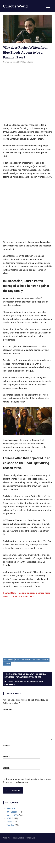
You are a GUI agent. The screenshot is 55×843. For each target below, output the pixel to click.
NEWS (9, 822)
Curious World (15, 6)
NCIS (9, 818)
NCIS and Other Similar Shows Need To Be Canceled (23, 682)
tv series (45, 659)
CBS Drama (25, 659)
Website (6, 768)
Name (6, 745)
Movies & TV (12, 815)
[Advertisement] (27, 92)
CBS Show (36, 659)
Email (6, 756)
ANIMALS (11, 808)
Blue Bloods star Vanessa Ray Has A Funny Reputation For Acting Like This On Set (25, 675)
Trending (10, 825)
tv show (7, 664)
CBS (17, 659)
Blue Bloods (27, 62)
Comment (8, 709)
